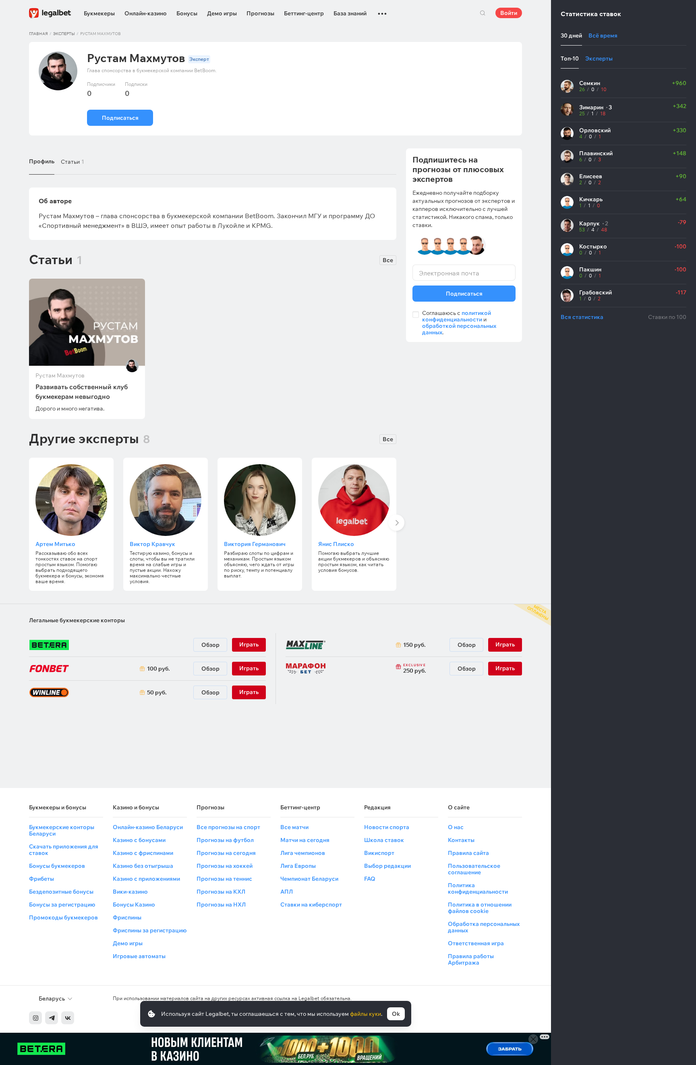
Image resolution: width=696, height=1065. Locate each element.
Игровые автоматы (139, 956)
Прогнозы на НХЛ (221, 904)
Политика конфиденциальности (478, 888)
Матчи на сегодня (304, 840)
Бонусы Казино (134, 904)
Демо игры (222, 13)
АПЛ (286, 891)
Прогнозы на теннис (224, 878)
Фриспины (127, 917)
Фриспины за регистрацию (149, 930)
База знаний (350, 13)
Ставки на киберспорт (311, 904)
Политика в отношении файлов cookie (480, 908)
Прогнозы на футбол (225, 840)
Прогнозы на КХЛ (221, 891)
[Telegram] (51, 1017)
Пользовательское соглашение (474, 869)
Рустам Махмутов (60, 375)
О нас (456, 827)
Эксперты (64, 33)
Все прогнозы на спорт (228, 827)
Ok (396, 1013)
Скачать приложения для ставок (63, 850)
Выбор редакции (387, 865)
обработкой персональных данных (459, 329)
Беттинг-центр (304, 13)
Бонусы (186, 13)
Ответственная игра (476, 943)
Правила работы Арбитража (471, 959)
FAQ (369, 878)
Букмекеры (99, 13)
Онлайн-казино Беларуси (148, 827)
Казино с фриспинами (143, 853)
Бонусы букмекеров (57, 865)
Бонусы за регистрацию (62, 904)
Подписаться (120, 117)
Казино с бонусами (139, 840)
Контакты (461, 840)
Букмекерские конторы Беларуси (61, 830)
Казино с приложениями (146, 878)
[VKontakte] (67, 1017)
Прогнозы (260, 13)
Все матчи (294, 827)
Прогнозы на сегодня (226, 853)
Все (388, 260)
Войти (508, 13)
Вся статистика (582, 317)
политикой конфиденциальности (456, 316)
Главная (38, 33)
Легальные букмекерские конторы (77, 620)
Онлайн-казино (145, 13)
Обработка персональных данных (484, 927)
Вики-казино (130, 891)
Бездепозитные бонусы (61, 891)
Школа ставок (384, 840)
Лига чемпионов (302, 853)
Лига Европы (298, 865)
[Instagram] (35, 1017)
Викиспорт (379, 853)
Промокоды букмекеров (63, 917)
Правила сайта (468, 853)
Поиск (482, 13)
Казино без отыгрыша (143, 865)
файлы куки (365, 1013)
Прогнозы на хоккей (225, 865)
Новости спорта (386, 827)
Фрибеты (41, 878)
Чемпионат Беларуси (309, 878)
